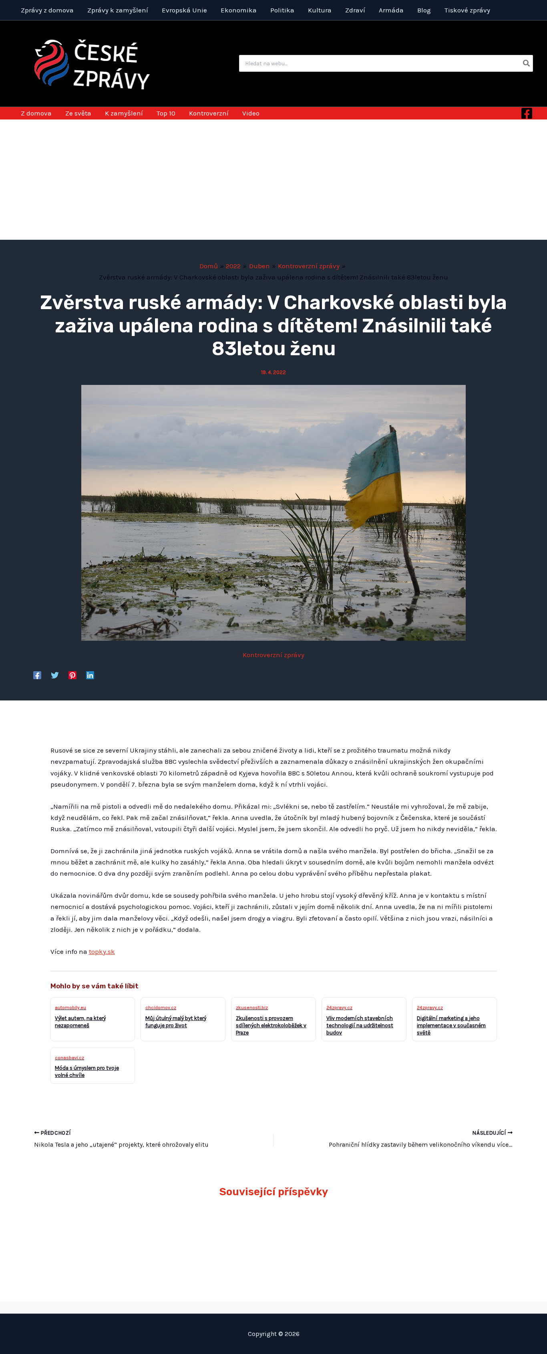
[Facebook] (527, 113)
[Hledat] (526, 63)
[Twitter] (55, 674)
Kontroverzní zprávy (273, 655)
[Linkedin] (90, 674)
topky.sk (102, 951)
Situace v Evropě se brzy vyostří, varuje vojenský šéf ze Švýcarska (440, 1233)
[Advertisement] (273, 179)
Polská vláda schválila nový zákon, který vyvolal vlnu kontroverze (331, 1233)
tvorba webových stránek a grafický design (273, 1307)
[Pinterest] (72, 674)
